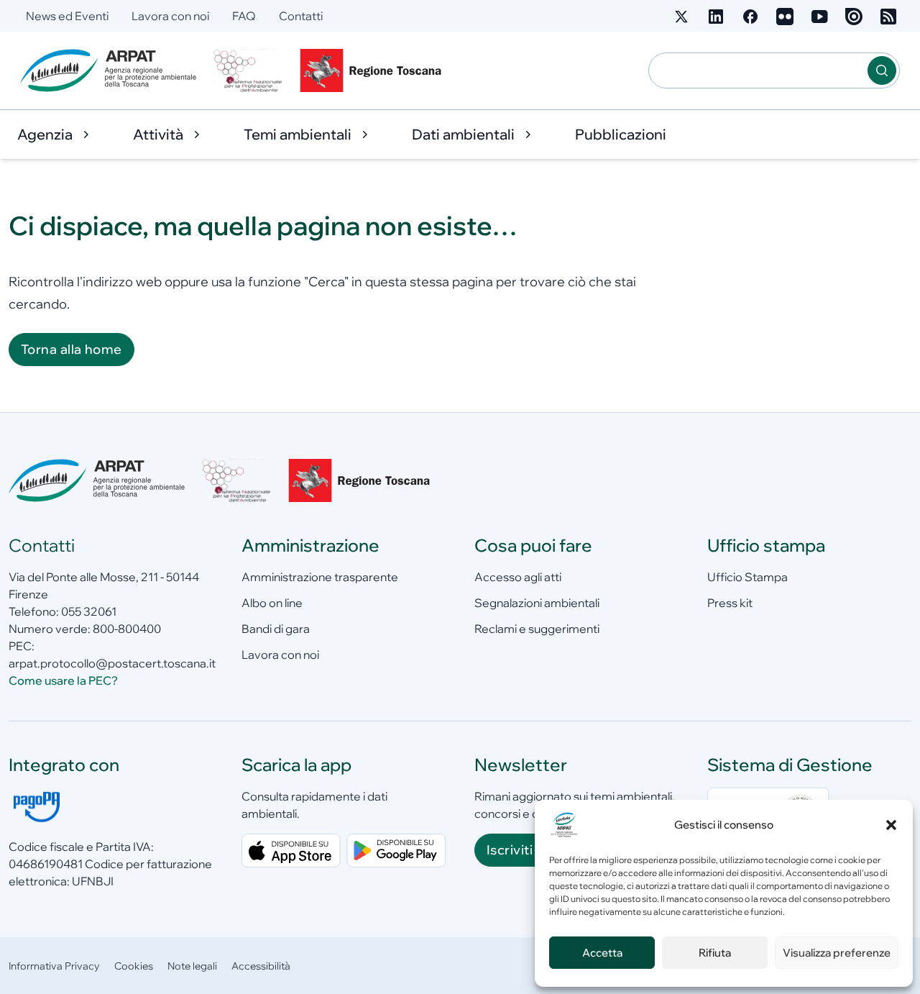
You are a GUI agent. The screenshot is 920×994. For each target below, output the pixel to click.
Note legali (192, 965)
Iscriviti (510, 850)
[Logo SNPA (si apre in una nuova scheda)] (247, 70)
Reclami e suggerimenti (536, 628)
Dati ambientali (463, 134)
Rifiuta (715, 952)
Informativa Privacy (54, 965)
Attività (158, 134)
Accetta (602, 952)
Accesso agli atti (517, 577)
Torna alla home (71, 349)
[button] (891, 825)
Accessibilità (260, 965)
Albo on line (272, 603)
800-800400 (127, 628)
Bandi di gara (276, 628)
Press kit (730, 603)
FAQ (244, 16)
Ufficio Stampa (747, 577)
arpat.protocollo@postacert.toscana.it (112, 663)
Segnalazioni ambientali (536, 603)
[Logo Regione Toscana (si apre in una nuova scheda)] (374, 70)
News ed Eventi (67, 16)
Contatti (301, 16)
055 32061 (88, 611)
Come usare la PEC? (63, 680)
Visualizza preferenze (837, 952)
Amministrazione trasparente (320, 577)
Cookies (133, 965)
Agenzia (45, 134)
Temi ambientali (297, 134)
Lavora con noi (170, 16)
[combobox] (758, 70)
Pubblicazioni (620, 134)
